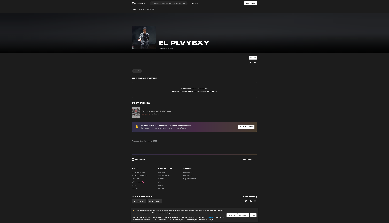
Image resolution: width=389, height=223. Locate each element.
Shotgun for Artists (139, 175)
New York (161, 172)
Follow (253, 58)
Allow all (231, 215)
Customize (242, 215)
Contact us (187, 175)
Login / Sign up (250, 3)
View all (161, 188)
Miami (160, 182)
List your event (247, 159)
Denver (160, 185)
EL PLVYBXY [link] (151, 9)
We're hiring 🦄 (138, 182)
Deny (253, 215)
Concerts (135, 188)
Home (134, 9)
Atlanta (161, 179)
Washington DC (164, 175)
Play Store (156, 201)
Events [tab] (137, 71)
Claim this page (246, 127)
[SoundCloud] (250, 62)
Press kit (135, 179)
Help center (188, 172)
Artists (141, 9)
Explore (195, 3)
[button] (253, 58)
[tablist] (194, 71)
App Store (140, 201)
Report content (189, 179)
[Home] (138, 3)
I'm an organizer (138, 172)
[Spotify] (255, 62)
